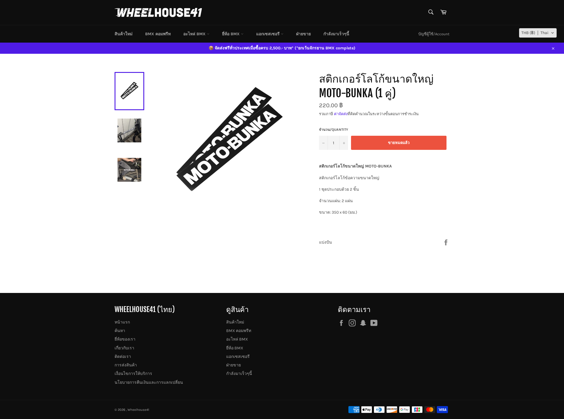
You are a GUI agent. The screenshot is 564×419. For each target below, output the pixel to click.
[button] (538, 33)
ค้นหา (120, 330)
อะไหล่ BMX (195, 33)
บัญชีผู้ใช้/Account (433, 34)
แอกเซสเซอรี (268, 33)
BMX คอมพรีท (158, 33)
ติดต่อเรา (123, 356)
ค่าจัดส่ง (341, 114)
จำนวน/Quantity (333, 130)
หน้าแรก (122, 322)
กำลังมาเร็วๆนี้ (336, 33)
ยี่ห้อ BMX (231, 33)
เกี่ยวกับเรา (124, 348)
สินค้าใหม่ (123, 33)
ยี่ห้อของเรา (125, 339)
